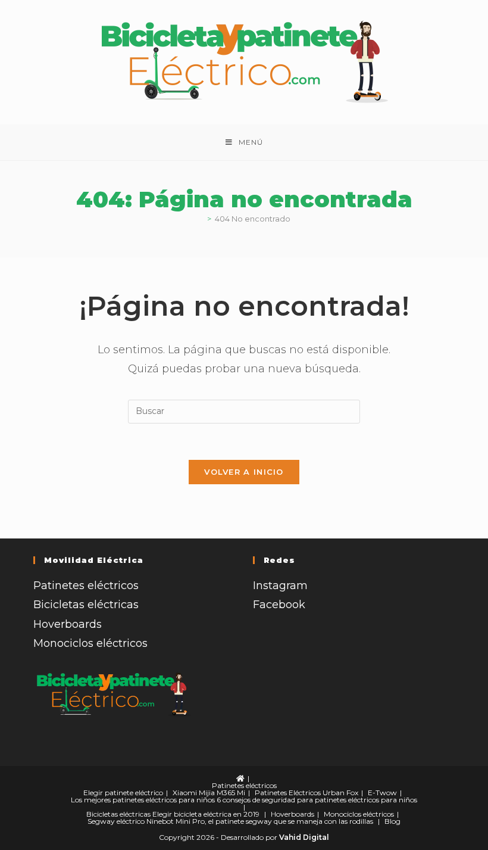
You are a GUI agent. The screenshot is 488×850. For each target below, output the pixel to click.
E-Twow (382, 792)
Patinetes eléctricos (86, 585)
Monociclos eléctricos (90, 643)
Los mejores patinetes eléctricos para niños (143, 799)
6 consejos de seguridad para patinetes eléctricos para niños (317, 799)
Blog (392, 821)
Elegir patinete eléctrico (123, 792)
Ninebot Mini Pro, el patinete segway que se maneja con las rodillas (259, 821)
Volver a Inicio (244, 472)
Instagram (280, 585)
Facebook (279, 604)
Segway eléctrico (116, 821)
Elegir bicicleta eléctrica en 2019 (205, 813)
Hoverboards (67, 624)
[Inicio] (201, 218)
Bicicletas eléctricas (86, 604)
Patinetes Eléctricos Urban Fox (306, 792)
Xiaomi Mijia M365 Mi (209, 792)
